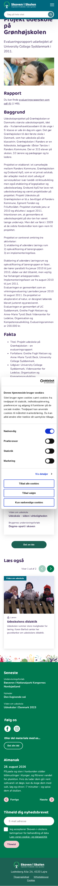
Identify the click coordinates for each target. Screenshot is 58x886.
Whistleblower (41, 876)
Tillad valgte (29, 493)
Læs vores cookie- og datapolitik (28, 837)
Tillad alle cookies (29, 483)
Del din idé (13, 745)
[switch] (49, 441)
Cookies (31, 880)
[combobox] (26, 14)
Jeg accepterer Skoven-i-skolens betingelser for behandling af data (29, 833)
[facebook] (7, 729)
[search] (50, 14)
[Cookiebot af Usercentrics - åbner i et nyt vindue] (41, 381)
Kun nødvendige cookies (29, 502)
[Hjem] (20, 4)
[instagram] (17, 729)
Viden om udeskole (15, 578)
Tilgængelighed (21, 876)
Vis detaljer (41, 474)
